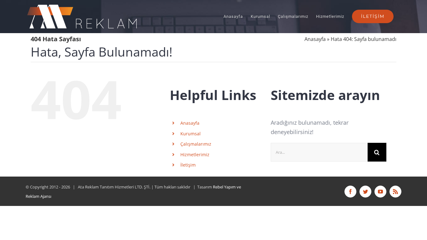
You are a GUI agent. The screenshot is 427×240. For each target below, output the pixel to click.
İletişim (188, 165)
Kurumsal (190, 134)
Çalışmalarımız (195, 144)
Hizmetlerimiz (194, 155)
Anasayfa (315, 39)
